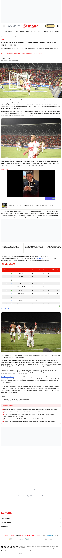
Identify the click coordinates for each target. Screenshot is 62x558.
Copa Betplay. (39, 258)
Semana (3, 36)
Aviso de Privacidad (7, 550)
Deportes (9, 36)
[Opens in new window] (5, 547)
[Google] (2, 547)
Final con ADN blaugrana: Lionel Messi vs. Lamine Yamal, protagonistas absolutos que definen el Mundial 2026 (34, 247)
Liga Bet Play (5, 399)
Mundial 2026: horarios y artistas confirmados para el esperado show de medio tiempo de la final (10, 247)
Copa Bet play (14, 399)
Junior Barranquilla (24, 399)
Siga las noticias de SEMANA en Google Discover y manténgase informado (23, 53)
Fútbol (14, 36)
